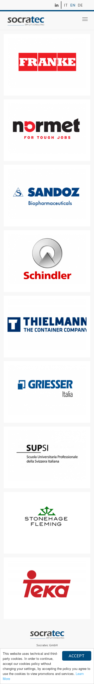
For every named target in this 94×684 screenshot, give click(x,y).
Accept (76, 656)
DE (80, 5)
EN (72, 5)
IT (66, 5)
